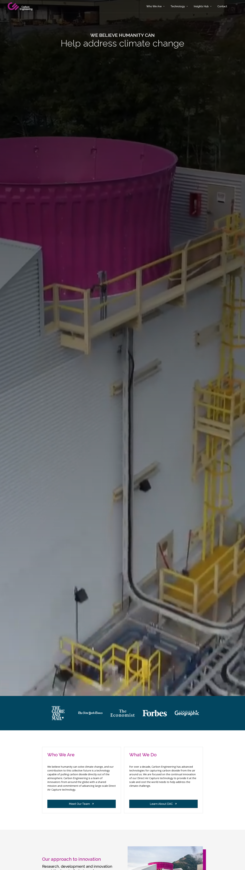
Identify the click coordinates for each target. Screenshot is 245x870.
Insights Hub (201, 6)
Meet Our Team (79, 803)
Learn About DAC (161, 803)
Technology (177, 6)
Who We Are (154, 6)
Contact (222, 6)
